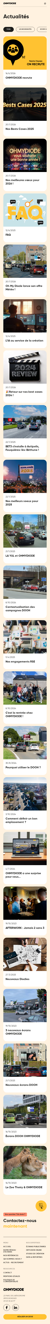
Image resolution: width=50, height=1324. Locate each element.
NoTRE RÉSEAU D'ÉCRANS (9, 1251)
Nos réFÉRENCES (10, 1255)
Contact (7, 1273)
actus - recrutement (13, 1263)
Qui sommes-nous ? (12, 1259)
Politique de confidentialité (10, 1281)
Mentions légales (11, 1276)
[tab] (8, 29)
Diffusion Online (34, 1250)
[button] (45, 3)
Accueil (7, 1247)
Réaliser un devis (25, 1317)
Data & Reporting (34, 1257)
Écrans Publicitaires (36, 1247)
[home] (9, 3)
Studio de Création (35, 1254)
